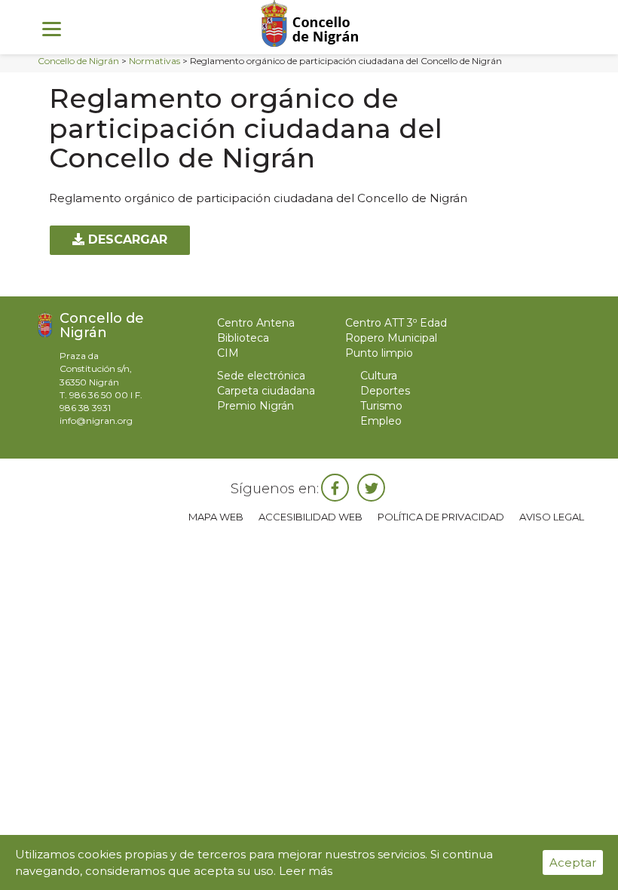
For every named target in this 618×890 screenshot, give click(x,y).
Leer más (305, 871)
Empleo (381, 421)
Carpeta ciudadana (266, 390)
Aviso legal (551, 517)
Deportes (385, 390)
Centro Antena (256, 323)
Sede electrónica (261, 375)
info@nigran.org (96, 420)
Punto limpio (379, 353)
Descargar (125, 239)
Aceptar (572, 862)
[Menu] (51, 28)
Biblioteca (243, 338)
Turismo (381, 406)
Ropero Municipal (391, 338)
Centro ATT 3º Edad (396, 323)
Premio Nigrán (255, 406)
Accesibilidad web (311, 517)
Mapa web (215, 517)
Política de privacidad (441, 517)
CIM (228, 353)
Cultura (378, 375)
